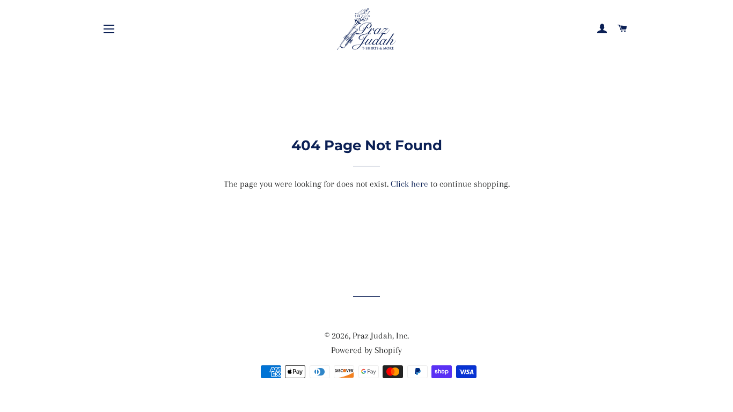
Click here (409, 184)
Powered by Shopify (366, 350)
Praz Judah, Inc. (381, 335)
